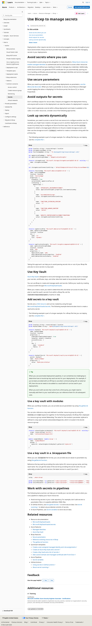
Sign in (88, 2)
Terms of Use (69, 622)
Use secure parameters (36, 35)
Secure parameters (39, 537)
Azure (35, 13)
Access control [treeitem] (12, 87)
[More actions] (87, 13)
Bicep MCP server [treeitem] (11, 55)
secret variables (52, 510)
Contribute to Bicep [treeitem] (11, 123)
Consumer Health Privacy (54, 622)
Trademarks (78, 622)
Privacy (41, 622)
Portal (70, 7)
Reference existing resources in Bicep (45, 540)
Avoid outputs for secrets (36, 37)
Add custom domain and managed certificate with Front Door (54, 555)
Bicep (54, 13)
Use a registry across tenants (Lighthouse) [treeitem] (12, 63)
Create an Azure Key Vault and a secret (46, 550)
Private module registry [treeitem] (13, 59)
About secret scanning (40, 567)
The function (40, 542)
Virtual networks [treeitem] (13, 100)
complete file (38, 140)
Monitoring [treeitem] (11, 94)
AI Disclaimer (5, 622)
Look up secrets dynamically (37, 40)
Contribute (34, 622)
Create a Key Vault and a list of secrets (46, 552)
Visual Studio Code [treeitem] (12, 52)
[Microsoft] (3, 2)
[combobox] (12, 15)
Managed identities (39, 529)
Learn (29, 13)
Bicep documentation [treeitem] (10, 19)
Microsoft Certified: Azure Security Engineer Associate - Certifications (49, 598)
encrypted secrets (52, 505)
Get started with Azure (82, 7)
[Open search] (83, 2)
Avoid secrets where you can (37, 32)
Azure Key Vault (32, 277)
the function (39, 460)
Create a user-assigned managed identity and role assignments (54, 547)
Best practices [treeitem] (10, 49)
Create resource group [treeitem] (15, 90)
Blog (25, 622)
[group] (58, 204)
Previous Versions (17, 622)
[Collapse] (22, 11)
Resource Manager (44, 13)
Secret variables (38, 560)
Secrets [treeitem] (10, 97)
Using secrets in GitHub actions (43, 565)
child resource (41, 304)
